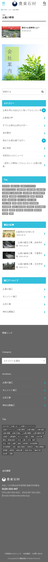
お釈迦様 (13, 196)
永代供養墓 (6, 207)
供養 (32, 196)
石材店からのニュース (13, 155)
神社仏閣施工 (40, 207)
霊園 (11, 214)
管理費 (5, 210)
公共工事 (39, 196)
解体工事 (38, 210)
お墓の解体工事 (38, 193)
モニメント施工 (23, 196)
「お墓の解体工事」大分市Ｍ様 (29, 265)
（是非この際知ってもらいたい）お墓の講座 (22, 164)
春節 (19, 203)
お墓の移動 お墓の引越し (12, 193)
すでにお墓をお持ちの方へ (15, 125)
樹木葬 (25, 203)
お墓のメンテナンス (28, 186)
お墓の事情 (21, 190)
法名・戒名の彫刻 (19, 207)
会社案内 (7, 133)
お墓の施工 (41, 190)
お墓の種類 (27, 193)
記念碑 (5, 214)
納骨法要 (20, 210)
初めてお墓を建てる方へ (14, 140)
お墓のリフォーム (9, 190)
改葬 (14, 203)
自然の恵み (29, 210)
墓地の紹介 (12, 200)
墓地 (4, 200)
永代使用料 (34, 203)
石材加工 (30, 207)
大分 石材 (6, 203)
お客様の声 (8, 117)
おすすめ (6, 186)
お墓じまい (15, 186)
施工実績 (7, 148)
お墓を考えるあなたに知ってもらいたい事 (22, 110)
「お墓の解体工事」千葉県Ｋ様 (29, 255)
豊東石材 (23, 558)
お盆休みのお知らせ (25, 233)
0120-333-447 (10, 488)
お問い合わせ (37, 553)
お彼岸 (5, 196)
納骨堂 (12, 210)
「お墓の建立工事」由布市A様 (29, 244)
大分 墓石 (32, 200)
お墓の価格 (31, 190)
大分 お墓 (22, 200)
